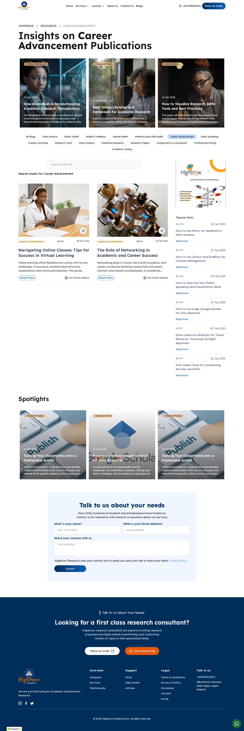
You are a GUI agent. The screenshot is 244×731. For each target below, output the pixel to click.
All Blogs (31, 136)
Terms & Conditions (173, 677)
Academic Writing (122, 149)
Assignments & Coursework (172, 142)
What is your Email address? (143, 523)
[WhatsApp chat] (236, 723)
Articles (130, 688)
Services (81, 5)
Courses (96, 5)
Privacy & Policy (171, 682)
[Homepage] (29, 677)
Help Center (132, 682)
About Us (112, 5)
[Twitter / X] (32, 703)
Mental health (120, 136)
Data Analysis (86, 142)
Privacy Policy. (178, 560)
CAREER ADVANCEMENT (79, 26)
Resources (49, 26)
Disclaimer (167, 688)
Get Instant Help (144, 651)
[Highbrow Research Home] (24, 6)
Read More (27, 277)
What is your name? (68, 523)
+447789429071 (192, 5)
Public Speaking (209, 136)
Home (69, 5)
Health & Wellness (96, 136)
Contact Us (127, 5)
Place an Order (214, 5)
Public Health (71, 136)
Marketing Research (112, 142)
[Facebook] (26, 703)
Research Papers (140, 142)
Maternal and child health (149, 136)
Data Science (49, 136)
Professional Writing (205, 142)
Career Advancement (182, 136)
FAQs (128, 677)
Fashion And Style (38, 142)
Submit (70, 568)
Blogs (139, 5)
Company (96, 677)
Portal (164, 698)
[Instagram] (20, 703)
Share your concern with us (73, 538)
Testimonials (97, 688)
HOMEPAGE (26, 26)
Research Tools (63, 142)
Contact (166, 693)
